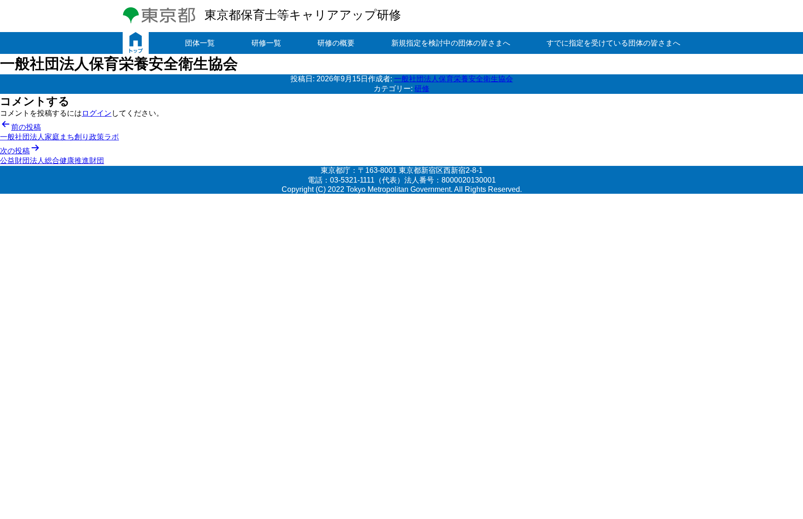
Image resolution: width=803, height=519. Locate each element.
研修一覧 (266, 43)
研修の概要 (336, 43)
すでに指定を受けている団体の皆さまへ (613, 43)
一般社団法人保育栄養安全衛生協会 (453, 79)
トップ (136, 43)
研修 (422, 88)
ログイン (97, 113)
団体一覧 (200, 43)
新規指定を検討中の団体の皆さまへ (450, 43)
